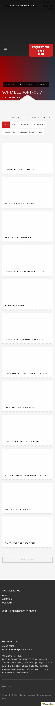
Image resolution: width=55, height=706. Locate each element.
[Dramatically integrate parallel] (27, 324)
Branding (25, 124)
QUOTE (41, 50)
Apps (14, 124)
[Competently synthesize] (27, 154)
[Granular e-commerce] (27, 222)
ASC (43, 118)
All (6, 124)
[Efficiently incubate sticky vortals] (27, 358)
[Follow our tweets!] (20, 686)
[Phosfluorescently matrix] (27, 188)
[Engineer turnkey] (27, 290)
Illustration (10, 132)
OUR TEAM (48, 9)
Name (19, 118)
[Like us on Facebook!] (15, 686)
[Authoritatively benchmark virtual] (27, 460)
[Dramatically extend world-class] (27, 256)
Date (25, 118)
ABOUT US (48, 5)
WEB (40, 132)
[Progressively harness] (27, 494)
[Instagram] (29, 686)
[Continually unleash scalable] (27, 426)
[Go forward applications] (27, 527)
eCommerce (39, 124)
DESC (49, 118)
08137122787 (28, 6)
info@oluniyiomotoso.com (20, 649)
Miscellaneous (27, 132)
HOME (46, 2)
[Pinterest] (24, 686)
